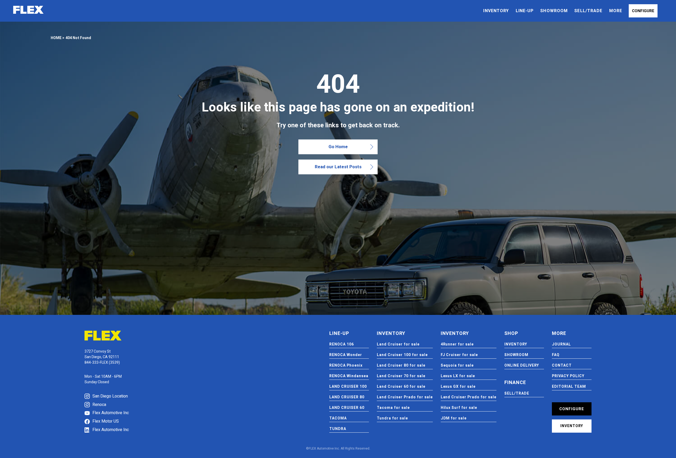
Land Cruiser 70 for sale (401, 376)
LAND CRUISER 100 (348, 386)
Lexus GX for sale (458, 386)
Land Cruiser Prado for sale (405, 397)
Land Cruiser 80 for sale (401, 365)
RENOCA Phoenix (346, 365)
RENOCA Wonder (345, 355)
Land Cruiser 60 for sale (401, 386)
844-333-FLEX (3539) (102, 362)
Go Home (338, 146)
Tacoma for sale (393, 407)
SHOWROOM (554, 11)
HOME (56, 38)
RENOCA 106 (341, 344)
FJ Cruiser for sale (459, 355)
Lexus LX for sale (458, 376)
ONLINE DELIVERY (521, 365)
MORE (615, 11)
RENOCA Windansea (348, 376)
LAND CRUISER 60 (346, 407)
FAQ (556, 355)
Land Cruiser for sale (398, 344)
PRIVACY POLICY (568, 376)
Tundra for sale (392, 418)
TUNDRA (337, 429)
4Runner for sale (457, 344)
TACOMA (338, 418)
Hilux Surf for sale (459, 407)
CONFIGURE (643, 11)
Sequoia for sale (457, 365)
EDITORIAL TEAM (569, 386)
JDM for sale (454, 418)
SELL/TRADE (588, 11)
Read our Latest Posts (338, 166)
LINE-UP (525, 11)
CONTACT (562, 365)
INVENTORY (496, 11)
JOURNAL (561, 344)
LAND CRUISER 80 (346, 397)
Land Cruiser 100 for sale (402, 355)
